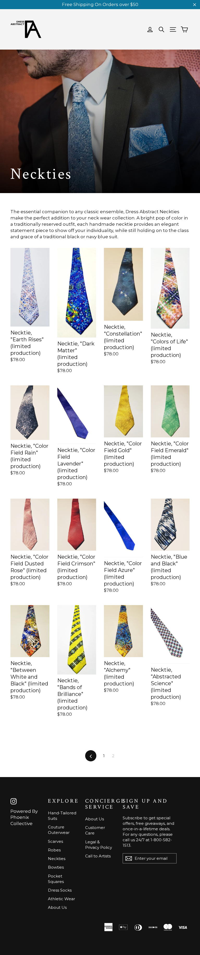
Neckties (56, 858)
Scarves (55, 841)
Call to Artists (98, 855)
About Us (57, 907)
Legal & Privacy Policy (98, 844)
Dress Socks (60, 890)
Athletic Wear (61, 898)
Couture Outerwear (59, 830)
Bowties (56, 867)
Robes (54, 849)
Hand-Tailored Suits (62, 815)
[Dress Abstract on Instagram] (13, 801)
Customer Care (95, 830)
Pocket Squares (56, 879)
